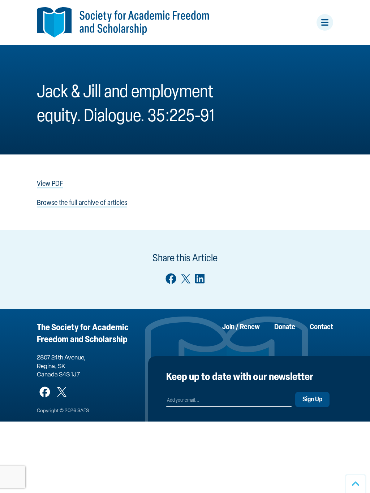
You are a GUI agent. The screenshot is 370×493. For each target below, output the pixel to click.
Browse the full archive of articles (82, 203)
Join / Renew (241, 327)
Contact (321, 327)
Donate (284, 327)
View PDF (50, 184)
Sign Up (312, 400)
